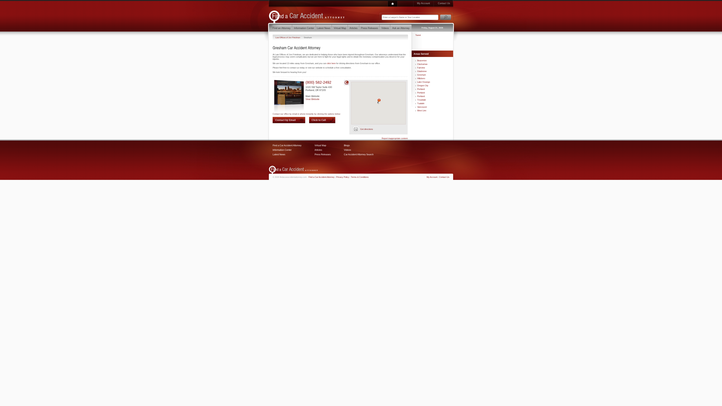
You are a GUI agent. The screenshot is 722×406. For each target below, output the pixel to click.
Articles (318, 150)
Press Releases (323, 154)
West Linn (421, 110)
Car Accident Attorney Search (359, 154)
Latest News (279, 154)
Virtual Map (320, 145)
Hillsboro (421, 78)
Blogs (347, 145)
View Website (312, 99)
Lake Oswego (423, 82)
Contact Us (444, 3)
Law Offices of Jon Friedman (288, 37)
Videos (347, 150)
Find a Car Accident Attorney (287, 145)
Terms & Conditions (360, 177)
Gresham (421, 75)
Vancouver (422, 107)
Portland (421, 89)
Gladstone (422, 71)
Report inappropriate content (395, 138)
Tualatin (420, 103)
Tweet (418, 35)
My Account (423, 3)
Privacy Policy (342, 177)
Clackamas (422, 64)
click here (331, 63)
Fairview (421, 68)
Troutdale (421, 100)
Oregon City (422, 85)
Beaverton (422, 60)
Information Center (282, 150)
